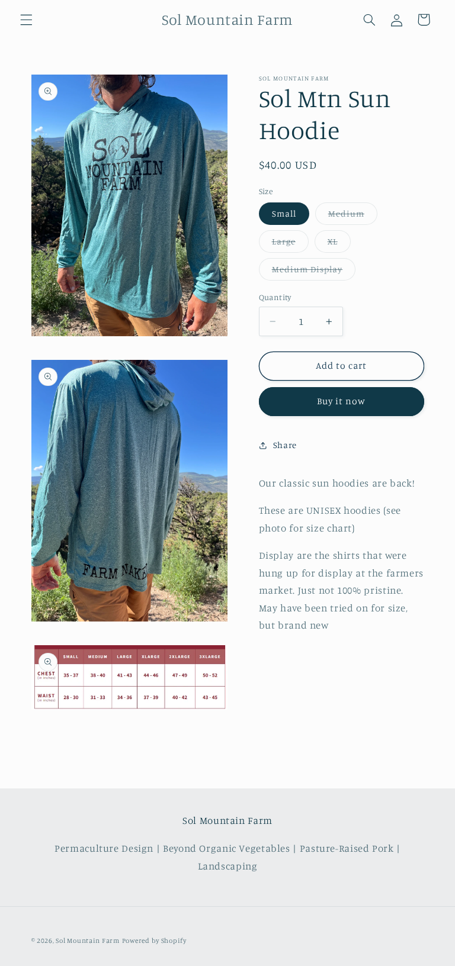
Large (290, 244)
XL (339, 244)
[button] (26, 19)
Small (284, 213)
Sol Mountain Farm (88, 940)
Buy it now (341, 401)
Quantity (275, 297)
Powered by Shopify (154, 940)
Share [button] (285, 445)
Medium (352, 216)
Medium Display (314, 272)
